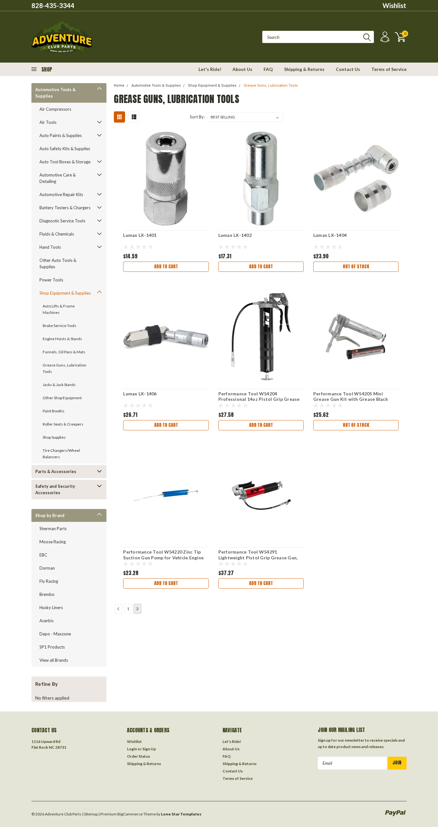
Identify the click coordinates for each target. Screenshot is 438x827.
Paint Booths (53, 411)
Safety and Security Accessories (55, 489)
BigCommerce (130, 814)
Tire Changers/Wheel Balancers (61, 453)
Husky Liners (51, 607)
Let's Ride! (209, 69)
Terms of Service (389, 69)
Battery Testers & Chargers (64, 207)
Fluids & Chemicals (56, 234)
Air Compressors (55, 109)
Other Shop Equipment (62, 397)
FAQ (268, 69)
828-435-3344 (52, 5)
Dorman (47, 568)
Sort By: (197, 116)
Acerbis (46, 620)
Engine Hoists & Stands (62, 338)
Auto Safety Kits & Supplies (64, 148)
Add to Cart (166, 266)
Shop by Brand (49, 515)
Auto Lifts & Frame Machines (59, 309)
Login (132, 748)
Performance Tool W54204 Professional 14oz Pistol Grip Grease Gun (259, 399)
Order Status (138, 756)
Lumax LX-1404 (330, 235)
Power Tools (51, 279)
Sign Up (149, 748)
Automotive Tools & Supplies (55, 93)
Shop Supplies (54, 437)
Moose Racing (52, 541)
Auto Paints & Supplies (60, 135)
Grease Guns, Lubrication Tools (64, 368)
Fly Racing (48, 581)
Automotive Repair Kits (61, 194)
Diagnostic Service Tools (62, 220)
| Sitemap (90, 814)
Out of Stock (356, 266)
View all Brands (53, 660)
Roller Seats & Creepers (63, 424)
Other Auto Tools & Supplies (57, 263)
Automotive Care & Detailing (57, 178)
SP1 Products (52, 647)
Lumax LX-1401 (139, 235)
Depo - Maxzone (55, 633)
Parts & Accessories (55, 471)
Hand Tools (50, 247)
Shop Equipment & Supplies (65, 293)
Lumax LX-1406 (139, 393)
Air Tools (47, 122)
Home (119, 85)
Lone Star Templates (181, 814)
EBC (43, 554)
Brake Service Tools (59, 325)
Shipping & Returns (304, 69)
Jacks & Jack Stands (59, 384)
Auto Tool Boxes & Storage (64, 161)
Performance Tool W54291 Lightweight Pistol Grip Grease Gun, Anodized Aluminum (258, 557)
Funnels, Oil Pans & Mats (64, 351)
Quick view (166, 175)
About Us (242, 69)
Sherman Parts (53, 528)
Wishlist (394, 5)
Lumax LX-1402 (235, 235)
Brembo (47, 594)
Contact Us (348, 69)
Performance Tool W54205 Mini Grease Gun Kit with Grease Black (350, 396)
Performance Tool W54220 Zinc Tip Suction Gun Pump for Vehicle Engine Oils (163, 557)
